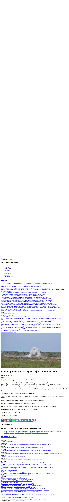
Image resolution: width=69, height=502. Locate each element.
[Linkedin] (11, 420)
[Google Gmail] (34, 420)
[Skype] (19, 420)
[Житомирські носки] (34, 38)
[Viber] (22, 420)
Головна (6, 265)
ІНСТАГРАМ (16, 415)
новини (4, 280)
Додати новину (9, 276)
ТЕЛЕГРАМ (16, 412)
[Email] (25, 420)
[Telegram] (16, 420)
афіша (5, 272)
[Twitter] (8, 420)
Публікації (7, 270)
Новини (6, 267)
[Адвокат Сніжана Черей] (34, 25)
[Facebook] (2, 420)
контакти (6, 275)
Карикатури (7, 273)
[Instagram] (5, 420)
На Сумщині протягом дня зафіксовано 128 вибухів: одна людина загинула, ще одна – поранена (32, 431)
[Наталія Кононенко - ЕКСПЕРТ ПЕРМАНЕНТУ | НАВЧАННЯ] (34, 51)
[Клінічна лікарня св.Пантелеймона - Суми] (34, 13)
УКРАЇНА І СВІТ (9, 269)
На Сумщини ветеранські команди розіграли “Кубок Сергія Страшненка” (26, 433)
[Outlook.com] (31, 420)
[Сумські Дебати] (7, 259)
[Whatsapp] (13, 420)
